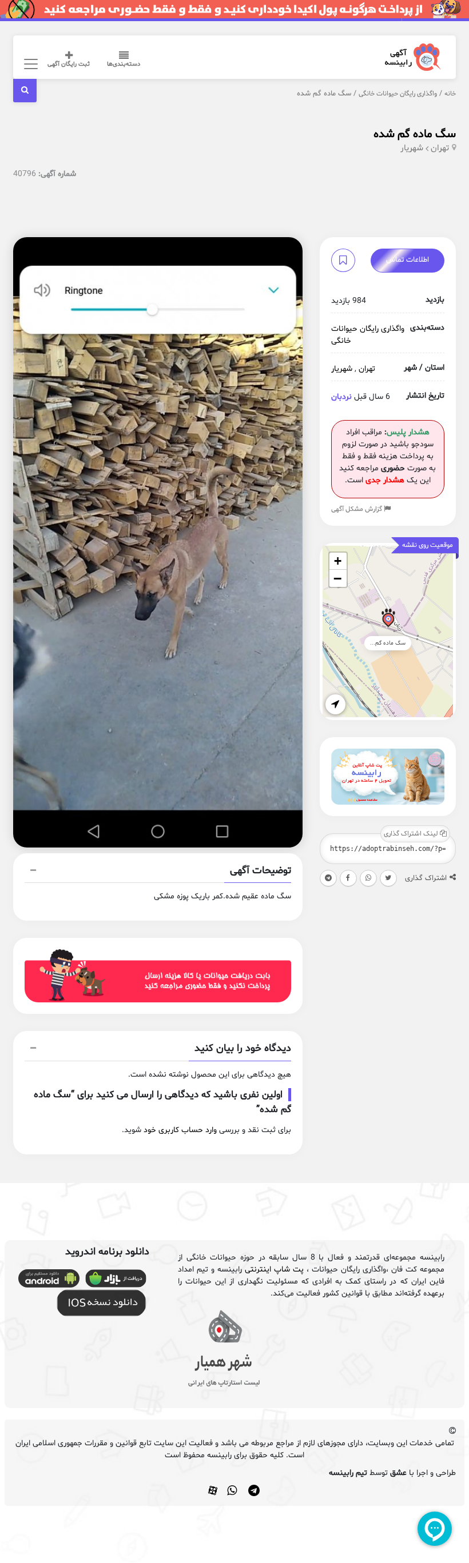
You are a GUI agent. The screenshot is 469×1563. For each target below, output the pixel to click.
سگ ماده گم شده (414, 134)
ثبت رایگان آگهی (68, 64)
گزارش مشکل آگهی (357, 509)
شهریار (411, 148)
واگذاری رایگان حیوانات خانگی (398, 93)
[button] (158, 872)
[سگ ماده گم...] (388, 619)
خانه (450, 93)
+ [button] (337, 561)
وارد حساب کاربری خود (180, 1130)
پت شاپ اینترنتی (274, 1269)
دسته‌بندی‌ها (123, 64)
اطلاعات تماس (407, 260)
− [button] (337, 578)
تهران (440, 148)
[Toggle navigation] (29, 64)
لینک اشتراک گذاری (412, 833)
